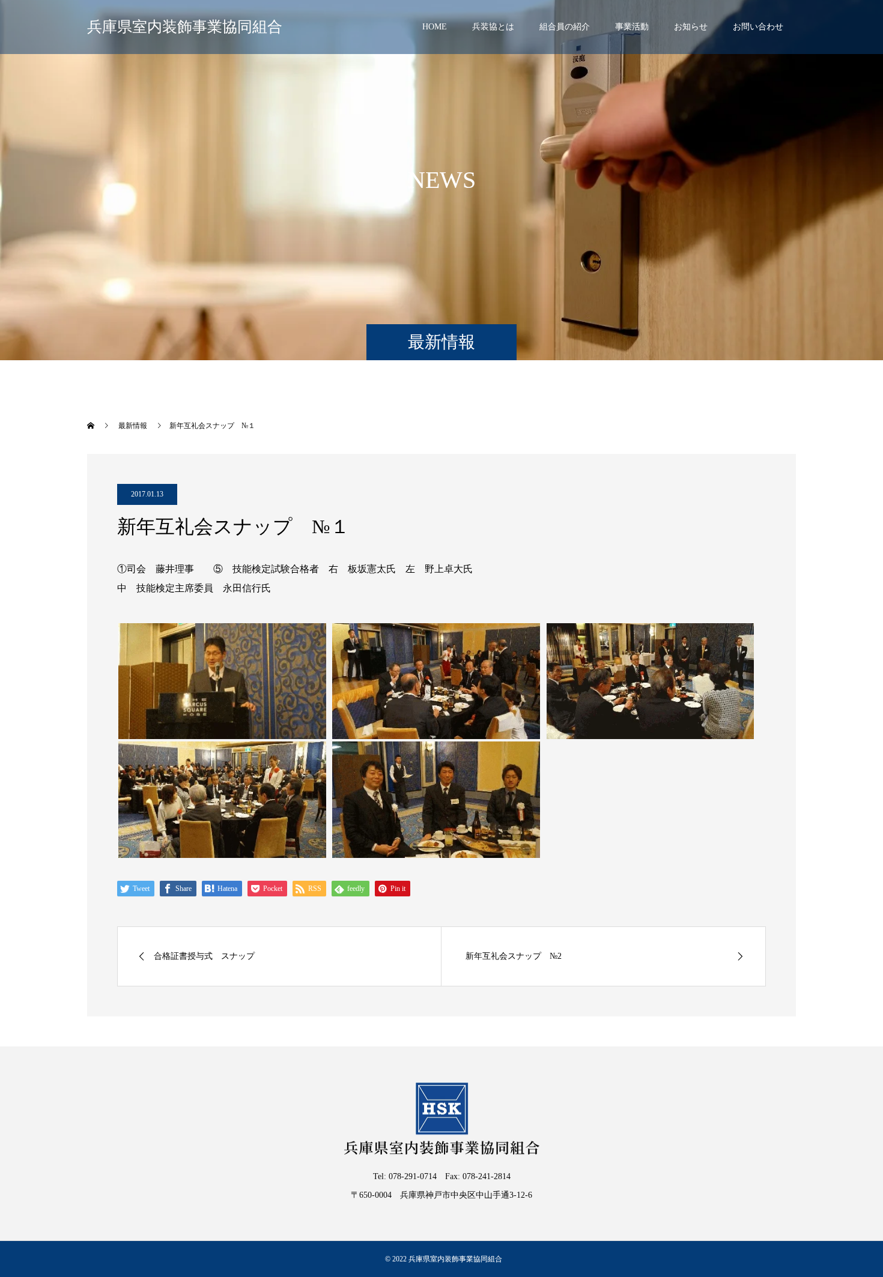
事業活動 (632, 26)
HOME (434, 26)
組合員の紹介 (564, 26)
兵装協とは (493, 26)
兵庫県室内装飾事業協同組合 (184, 27)
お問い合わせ (758, 26)
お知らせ (691, 26)
